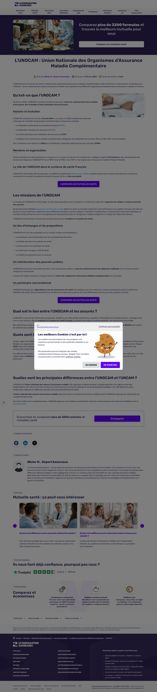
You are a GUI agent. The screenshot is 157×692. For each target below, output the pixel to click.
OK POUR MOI (110, 365)
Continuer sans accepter (107, 327)
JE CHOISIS (91, 365)
